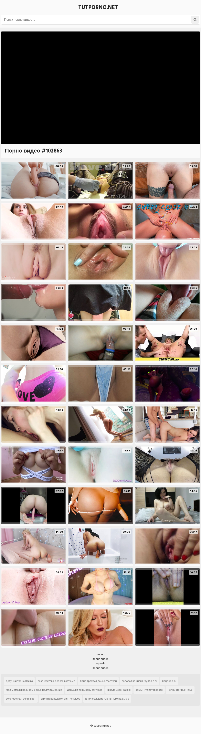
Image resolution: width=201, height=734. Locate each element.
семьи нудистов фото (149, 690)
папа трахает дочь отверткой (98, 681)
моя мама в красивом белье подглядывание (34, 690)
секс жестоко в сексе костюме (56, 681)
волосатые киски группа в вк (139, 681)
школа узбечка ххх (119, 690)
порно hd (100, 663)
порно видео (100, 659)
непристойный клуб (180, 690)
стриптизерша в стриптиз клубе (60, 698)
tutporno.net (98, 7)
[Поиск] (195, 20)
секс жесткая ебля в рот (21, 698)
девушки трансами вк (19, 681)
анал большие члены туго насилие (107, 698)
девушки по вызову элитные (84, 690)
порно (100, 654)
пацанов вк (169, 681)
